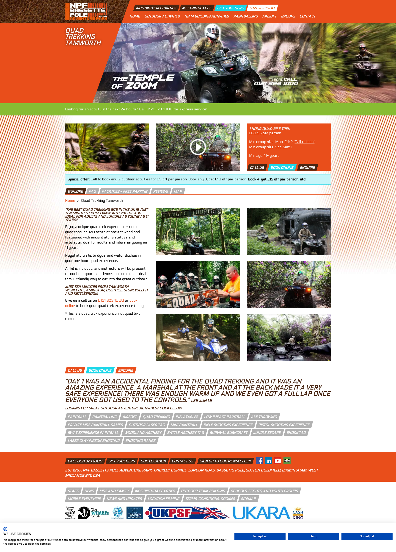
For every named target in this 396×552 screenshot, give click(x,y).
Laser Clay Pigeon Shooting (93, 441)
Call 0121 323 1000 (85, 461)
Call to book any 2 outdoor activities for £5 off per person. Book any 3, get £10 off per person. (187, 179)
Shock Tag (296, 433)
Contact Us (182, 461)
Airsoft (269, 16)
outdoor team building (203, 491)
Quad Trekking (156, 417)
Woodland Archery (143, 433)
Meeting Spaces (197, 8)
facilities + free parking (125, 191)
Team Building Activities (206, 16)
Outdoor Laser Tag (146, 425)
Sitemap (249, 499)
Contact (307, 16)
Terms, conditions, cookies (210, 499)
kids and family (114, 491)
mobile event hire (84, 499)
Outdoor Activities (161, 16)
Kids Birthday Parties (156, 8)
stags (73, 491)
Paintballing (245, 16)
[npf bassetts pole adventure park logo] (86, 11)
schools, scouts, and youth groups (265, 491)
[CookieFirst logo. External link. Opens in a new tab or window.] (5, 529)
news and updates (124, 499)
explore (75, 191)
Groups (288, 16)
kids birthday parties (155, 491)
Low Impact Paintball (225, 417)
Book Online (282, 167)
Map (178, 191)
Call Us (257, 167)
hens (89, 491)
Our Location (153, 461)
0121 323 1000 (262, 8)
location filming (163, 499)
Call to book (304, 142)
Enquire (308, 167)
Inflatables (187, 417)
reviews (161, 191)
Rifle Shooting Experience (228, 425)
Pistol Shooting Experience (284, 425)
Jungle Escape (267, 433)
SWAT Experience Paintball (93, 433)
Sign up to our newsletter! (225, 461)
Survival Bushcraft (228, 433)
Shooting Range (140, 441)
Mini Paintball (184, 425)
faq (92, 191)
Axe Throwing (264, 417)
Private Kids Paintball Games (95, 425)
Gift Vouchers (230, 8)
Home (134, 16)
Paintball (77, 417)
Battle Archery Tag (186, 433)
